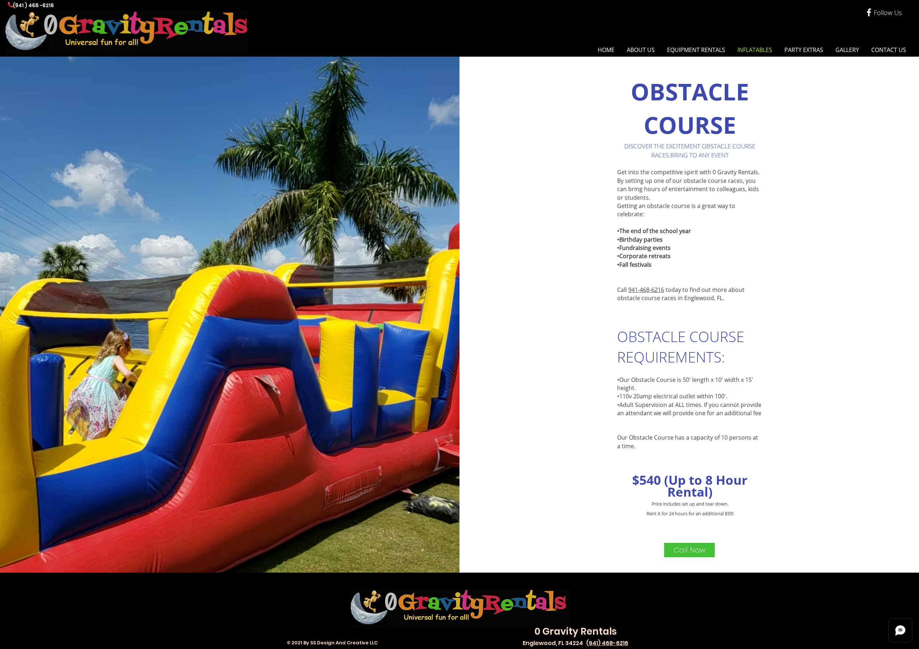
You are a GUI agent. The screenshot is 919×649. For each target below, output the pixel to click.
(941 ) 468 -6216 (33, 5)
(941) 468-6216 (607, 643)
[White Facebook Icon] (869, 12)
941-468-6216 (646, 290)
